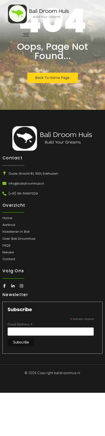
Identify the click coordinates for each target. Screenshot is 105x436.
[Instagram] (21, 286)
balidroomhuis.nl (67, 373)
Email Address (20, 324)
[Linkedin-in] (13, 286)
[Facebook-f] (4, 286)
